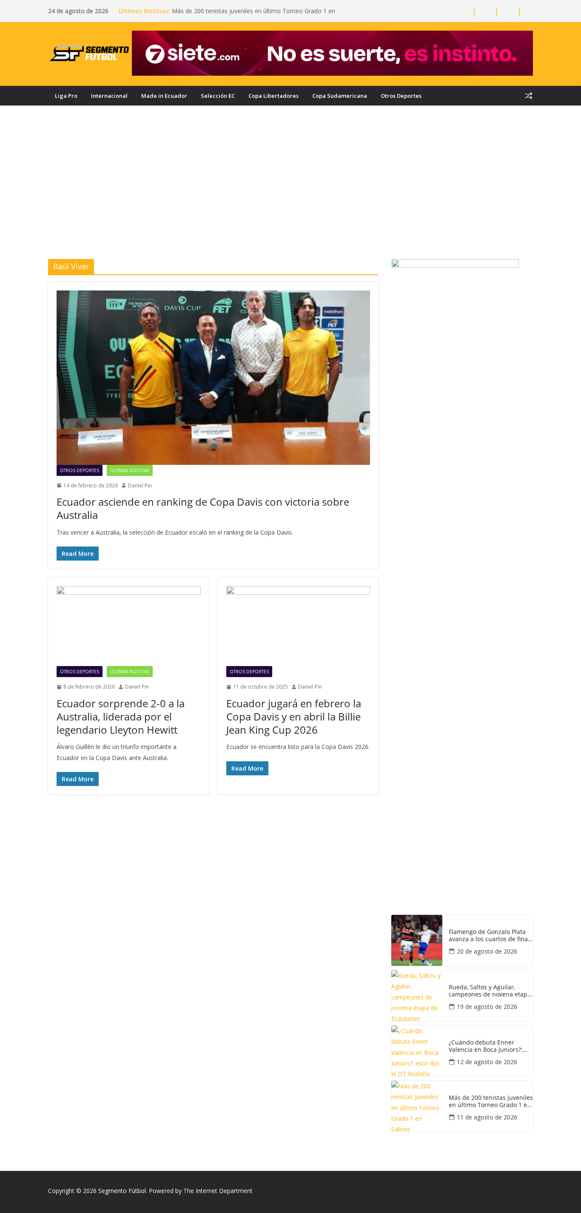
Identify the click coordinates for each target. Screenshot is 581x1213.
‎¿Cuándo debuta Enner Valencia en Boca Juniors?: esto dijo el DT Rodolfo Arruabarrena (486, 1046)
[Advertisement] (290, 195)
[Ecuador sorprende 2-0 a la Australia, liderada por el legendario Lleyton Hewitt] (129, 626)
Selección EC (218, 96)
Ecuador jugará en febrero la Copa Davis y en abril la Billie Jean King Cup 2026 (293, 716)
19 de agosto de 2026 (487, 1006)
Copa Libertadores (273, 96)
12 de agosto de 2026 (487, 1062)
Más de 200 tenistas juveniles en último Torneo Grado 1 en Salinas (491, 1101)
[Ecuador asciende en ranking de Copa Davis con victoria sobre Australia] (213, 377)
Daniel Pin (140, 485)
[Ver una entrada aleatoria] (528, 95)
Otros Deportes (401, 96)
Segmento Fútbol (122, 1191)
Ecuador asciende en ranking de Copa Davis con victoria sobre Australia (203, 508)
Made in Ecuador (164, 96)
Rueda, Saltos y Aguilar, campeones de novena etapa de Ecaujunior (490, 991)
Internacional (109, 96)
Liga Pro (66, 96)
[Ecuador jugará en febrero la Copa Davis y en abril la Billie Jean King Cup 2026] (298, 626)
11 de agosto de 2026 (487, 1117)
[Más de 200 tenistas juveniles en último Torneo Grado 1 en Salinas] (416, 1106)
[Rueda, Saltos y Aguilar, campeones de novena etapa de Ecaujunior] (416, 995)
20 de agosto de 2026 (487, 951)
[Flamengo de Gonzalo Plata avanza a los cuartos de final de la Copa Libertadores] (416, 940)
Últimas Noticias (129, 470)
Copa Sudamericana (339, 96)
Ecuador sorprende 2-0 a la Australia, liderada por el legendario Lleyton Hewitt (121, 716)
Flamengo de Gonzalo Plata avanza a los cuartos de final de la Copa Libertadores (489, 935)
